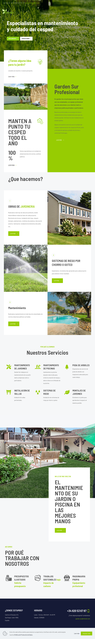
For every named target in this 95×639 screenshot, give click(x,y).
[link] (26, 97)
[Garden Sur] (10, 11)
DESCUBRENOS (12, 38)
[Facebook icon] (89, 3)
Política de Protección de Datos (23, 635)
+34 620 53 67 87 (17, 3)
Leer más (11, 76)
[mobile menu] (92, 11)
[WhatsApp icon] (87, 3)
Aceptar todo (86, 633)
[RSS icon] (91, 3)
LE (9, 165)
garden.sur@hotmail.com (32, 3)
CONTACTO (24, 38)
